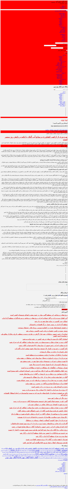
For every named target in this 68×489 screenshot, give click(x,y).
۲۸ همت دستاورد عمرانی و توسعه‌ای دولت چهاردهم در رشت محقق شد (43, 361)
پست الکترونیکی (46, 300)
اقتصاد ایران (28, 450)
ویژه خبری (62, 17)
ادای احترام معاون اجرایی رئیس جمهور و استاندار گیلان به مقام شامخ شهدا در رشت (39, 427)
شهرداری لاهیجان (15, 454)
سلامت (64, 454)
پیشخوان (51, 129)
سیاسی (60, 20)
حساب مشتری (59, 65)
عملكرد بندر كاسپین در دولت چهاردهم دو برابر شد (51, 321)
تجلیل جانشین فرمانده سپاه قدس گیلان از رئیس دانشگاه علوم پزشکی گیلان (42, 411)
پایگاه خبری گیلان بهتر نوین (42, 485)
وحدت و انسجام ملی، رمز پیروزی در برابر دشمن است (49, 387)
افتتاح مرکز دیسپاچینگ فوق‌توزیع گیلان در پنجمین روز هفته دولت (46, 383)
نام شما (48, 299)
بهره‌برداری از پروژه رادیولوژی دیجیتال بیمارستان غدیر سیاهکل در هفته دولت (42, 358)
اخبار (64, 55)
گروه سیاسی (59, 76)
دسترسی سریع (61, 66)
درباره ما (63, 8)
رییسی (3, 452)
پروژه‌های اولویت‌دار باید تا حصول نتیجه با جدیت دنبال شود (48, 364)
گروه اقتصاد (59, 75)
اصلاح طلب (42, 450)
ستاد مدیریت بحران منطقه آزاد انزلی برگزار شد (51, 436)
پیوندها (63, 6)
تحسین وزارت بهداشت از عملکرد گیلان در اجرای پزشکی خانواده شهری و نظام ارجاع (39, 414)
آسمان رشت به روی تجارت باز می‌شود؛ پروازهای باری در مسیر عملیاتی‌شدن (42, 380)
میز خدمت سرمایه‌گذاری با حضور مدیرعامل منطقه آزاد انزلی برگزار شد (43, 433)
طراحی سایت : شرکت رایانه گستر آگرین (58, 486)
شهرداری (29, 454)
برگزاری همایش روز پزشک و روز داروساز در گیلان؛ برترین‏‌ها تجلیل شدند (43, 374)
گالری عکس (62, 32)
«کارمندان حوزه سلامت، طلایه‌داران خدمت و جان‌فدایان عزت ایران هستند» (42, 417)
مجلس (15, 455)
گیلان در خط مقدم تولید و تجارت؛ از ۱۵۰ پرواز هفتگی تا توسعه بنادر (45, 377)
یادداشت (63, 29)
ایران (15, 450)
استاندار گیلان (47, 450)
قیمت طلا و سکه (61, 468)
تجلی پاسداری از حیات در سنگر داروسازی (53, 352)
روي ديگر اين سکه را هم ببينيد (57, 398)
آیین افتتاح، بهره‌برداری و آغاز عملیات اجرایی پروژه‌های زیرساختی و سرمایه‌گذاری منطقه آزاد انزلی (34, 318)
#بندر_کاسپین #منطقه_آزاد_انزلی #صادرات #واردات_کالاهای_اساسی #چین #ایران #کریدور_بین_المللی (36, 448)
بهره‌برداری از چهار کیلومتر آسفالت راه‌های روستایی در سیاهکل (46, 420)
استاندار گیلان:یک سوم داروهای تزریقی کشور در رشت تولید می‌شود (45, 339)
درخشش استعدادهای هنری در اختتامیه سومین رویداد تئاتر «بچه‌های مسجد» (42, 328)
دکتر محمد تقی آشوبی (19, 452)
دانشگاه (60, 24)
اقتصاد (60, 19)
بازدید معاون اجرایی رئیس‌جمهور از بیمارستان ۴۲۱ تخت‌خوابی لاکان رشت (43, 345)
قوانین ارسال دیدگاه (63, 302)
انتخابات (21, 450)
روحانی (7, 452)
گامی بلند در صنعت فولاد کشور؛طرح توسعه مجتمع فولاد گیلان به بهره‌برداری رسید (40, 401)
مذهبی (60, 23)
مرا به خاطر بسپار (62, 50)
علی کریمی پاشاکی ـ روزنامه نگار (41, 455)
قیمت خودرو (62, 467)
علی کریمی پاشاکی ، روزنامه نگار (55, 455)
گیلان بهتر (23, 457)
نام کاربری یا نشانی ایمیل (62, 45)
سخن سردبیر (62, 14)
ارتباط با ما (62, 7)
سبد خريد (60, 70)
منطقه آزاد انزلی (8, 455)
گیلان (63, 28)
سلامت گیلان (57, 454)
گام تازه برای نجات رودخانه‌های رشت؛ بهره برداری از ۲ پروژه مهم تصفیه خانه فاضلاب (39, 423)
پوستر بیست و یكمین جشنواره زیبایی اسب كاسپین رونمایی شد (46, 331)
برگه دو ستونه (59, 71)
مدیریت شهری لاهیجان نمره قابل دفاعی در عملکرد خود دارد (47, 404)
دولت (32, 452)
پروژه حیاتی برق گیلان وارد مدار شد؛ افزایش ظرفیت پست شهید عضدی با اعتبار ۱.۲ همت (37, 430)
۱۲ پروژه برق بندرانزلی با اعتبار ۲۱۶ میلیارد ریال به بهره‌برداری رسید (44, 390)
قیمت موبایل (62, 470)
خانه (64, 462)
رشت (11, 452)
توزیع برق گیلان (6, 450)
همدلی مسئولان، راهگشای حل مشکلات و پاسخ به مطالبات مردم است (44, 368)
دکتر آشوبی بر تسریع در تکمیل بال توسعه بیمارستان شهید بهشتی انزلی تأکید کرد (41, 349)
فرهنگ (60, 22)
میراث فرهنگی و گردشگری (57, 457)
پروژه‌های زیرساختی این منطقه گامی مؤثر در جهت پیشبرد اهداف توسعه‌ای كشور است (38, 315)
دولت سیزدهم (27, 452)
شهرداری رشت (22, 454)
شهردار (33, 454)
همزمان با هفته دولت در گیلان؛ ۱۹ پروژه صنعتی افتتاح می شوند (46, 439)
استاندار (53, 450)
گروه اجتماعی (59, 74)
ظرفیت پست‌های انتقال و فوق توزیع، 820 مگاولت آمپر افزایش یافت (45, 443)
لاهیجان (20, 455)
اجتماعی (60, 18)
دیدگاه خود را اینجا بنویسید (50, 298)
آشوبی (3, 448)
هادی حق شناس (47, 457)
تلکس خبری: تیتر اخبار (60, 471)
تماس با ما (60, 67)
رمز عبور (65, 47)
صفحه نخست (62, 13)
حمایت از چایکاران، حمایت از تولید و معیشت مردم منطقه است (46, 355)
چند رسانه (62, 61)
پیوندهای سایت (59, 69)
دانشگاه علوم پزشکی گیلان (58, 452)
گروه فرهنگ (59, 77)
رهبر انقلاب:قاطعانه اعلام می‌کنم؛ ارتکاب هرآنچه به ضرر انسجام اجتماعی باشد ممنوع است (37, 371)
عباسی (10, 454)
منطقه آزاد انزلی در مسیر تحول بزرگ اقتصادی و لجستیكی (48, 324)
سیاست (47, 129)
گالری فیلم (62, 30)
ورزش (60, 25)
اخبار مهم (63, 15)
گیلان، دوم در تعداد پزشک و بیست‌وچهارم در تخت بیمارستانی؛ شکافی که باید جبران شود (38, 342)
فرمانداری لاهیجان (30, 455)
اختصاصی (62, 27)
